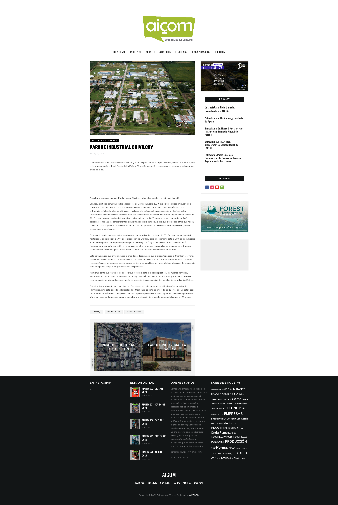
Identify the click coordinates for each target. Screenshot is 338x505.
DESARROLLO (218, 408)
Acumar (214, 390)
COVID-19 (225, 404)
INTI (238, 428)
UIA (236, 453)
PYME (213, 448)
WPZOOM (194, 495)
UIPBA (243, 453)
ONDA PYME (136, 52)
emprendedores (217, 414)
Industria (231, 423)
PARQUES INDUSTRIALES (235, 437)
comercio (245, 399)
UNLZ (235, 457)
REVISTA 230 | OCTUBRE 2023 (152, 422)
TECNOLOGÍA (218, 453)
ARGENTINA (230, 393)
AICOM (169, 475)
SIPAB (232, 447)
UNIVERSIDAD (225, 458)
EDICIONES (219, 52)
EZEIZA (213, 424)
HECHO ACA (181, 52)
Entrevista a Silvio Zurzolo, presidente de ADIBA (220, 109)
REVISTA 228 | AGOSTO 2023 (152, 453)
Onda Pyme (219, 432)
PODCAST (224, 99)
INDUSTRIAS (219, 427)
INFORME (232, 428)
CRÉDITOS (233, 404)
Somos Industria (134, 312)
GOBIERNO (221, 424)
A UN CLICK (165, 52)
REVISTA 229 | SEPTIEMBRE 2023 (154, 437)
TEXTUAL (176, 483)
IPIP (242, 428)
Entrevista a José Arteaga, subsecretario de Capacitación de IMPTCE (221, 145)
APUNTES (150, 52)
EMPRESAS (233, 413)
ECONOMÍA (236, 408)
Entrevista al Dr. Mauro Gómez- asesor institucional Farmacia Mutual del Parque (224, 131)
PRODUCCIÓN (113, 312)
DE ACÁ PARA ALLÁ (200, 52)
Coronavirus (216, 403)
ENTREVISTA (216, 419)
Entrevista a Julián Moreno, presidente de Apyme (224, 120)
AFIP (226, 389)
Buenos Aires (216, 399)
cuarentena (242, 403)
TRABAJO (229, 453)
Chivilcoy (96, 312)
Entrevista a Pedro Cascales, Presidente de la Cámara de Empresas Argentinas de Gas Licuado (223, 158)
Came (236, 399)
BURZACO (227, 399)
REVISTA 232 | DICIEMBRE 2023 (153, 390)
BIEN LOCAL (119, 52)
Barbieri (241, 394)
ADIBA (220, 389)
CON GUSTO (152, 483)
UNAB (214, 457)
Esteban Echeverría (237, 418)
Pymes (222, 447)
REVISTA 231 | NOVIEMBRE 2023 (153, 406)
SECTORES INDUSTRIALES (104, 140)
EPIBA (223, 419)
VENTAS (243, 458)
